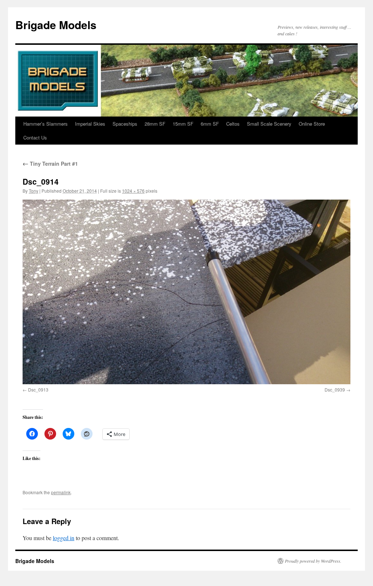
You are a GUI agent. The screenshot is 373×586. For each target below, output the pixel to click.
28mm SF (155, 123)
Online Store (312, 123)
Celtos (233, 123)
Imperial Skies (90, 123)
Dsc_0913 (38, 389)
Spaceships (125, 123)
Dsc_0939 (335, 389)
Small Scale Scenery (269, 123)
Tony (33, 191)
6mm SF (210, 123)
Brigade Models (56, 24)
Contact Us (35, 137)
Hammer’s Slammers (45, 123)
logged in (63, 538)
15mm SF (183, 123)
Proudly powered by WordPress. (313, 561)
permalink (61, 492)
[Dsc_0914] (186, 292)
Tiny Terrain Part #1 (50, 163)
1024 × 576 (133, 191)
